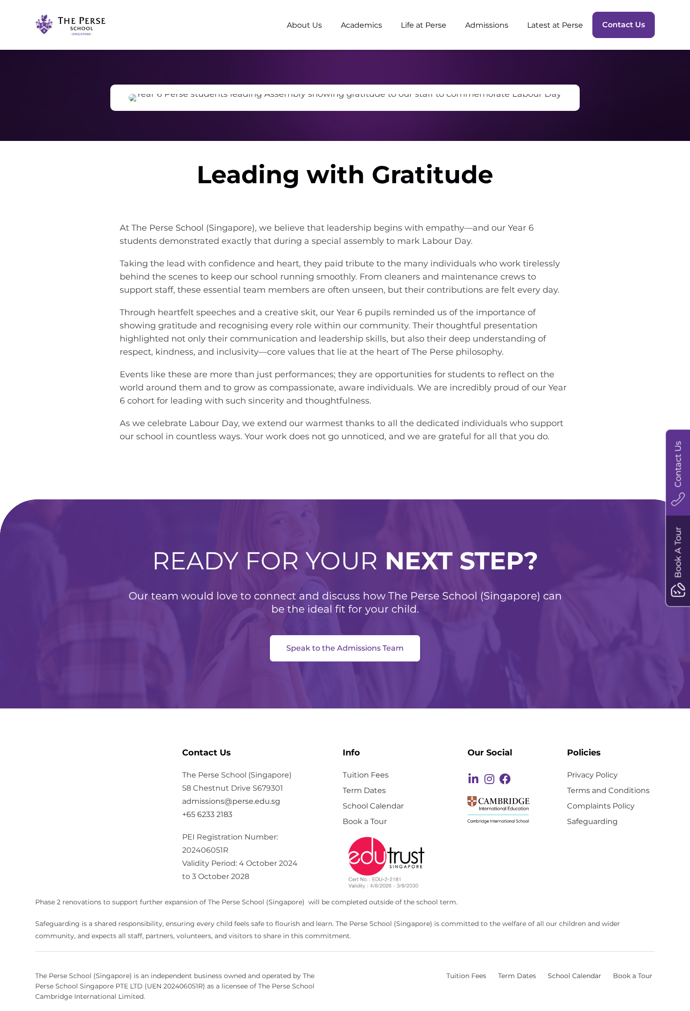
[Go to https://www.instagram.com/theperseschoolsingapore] (489, 780)
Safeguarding (592, 821)
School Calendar (373, 805)
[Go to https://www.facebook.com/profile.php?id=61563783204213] (505, 780)
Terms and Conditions (608, 790)
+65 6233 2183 (207, 814)
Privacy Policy (592, 774)
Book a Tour (365, 821)
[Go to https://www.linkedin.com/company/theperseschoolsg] (473, 780)
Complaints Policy (601, 805)
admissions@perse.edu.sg (231, 801)
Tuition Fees (366, 774)
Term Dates (364, 790)
